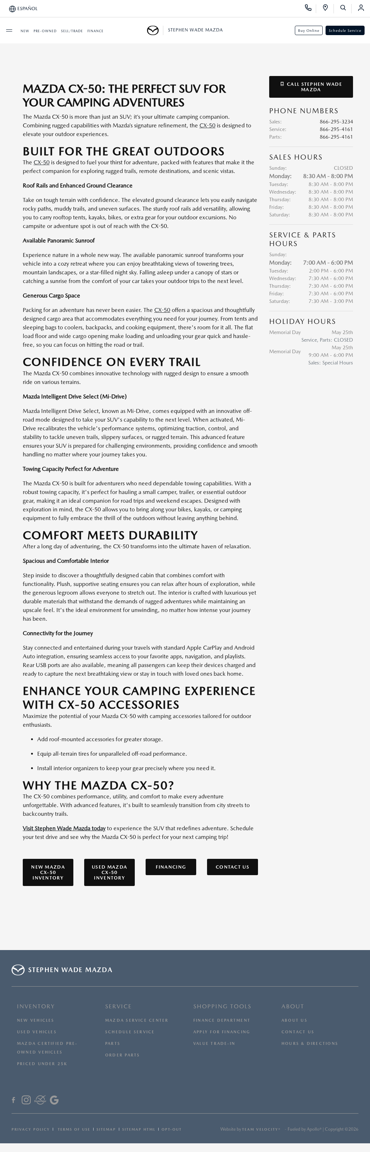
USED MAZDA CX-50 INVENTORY (109, 872)
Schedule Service (345, 30)
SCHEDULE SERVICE (130, 1032)
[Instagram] (26, 1101)
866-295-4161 (336, 129)
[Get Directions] (328, 8)
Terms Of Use (73, 1129)
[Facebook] (13, 1101)
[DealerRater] (40, 1101)
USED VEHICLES (37, 1032)
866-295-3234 (336, 122)
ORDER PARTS (122, 1055)
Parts (112, 1043)
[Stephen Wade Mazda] (155, 30)
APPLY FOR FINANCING (221, 1032)
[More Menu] (9, 30)
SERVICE (118, 1006)
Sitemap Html (138, 1129)
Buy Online (308, 30)
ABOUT (292, 1006)
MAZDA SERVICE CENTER (136, 1020)
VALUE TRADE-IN (214, 1043)
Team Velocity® (261, 1129)
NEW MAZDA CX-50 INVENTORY (48, 872)
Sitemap (106, 1129)
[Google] (54, 1101)
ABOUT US (294, 1020)
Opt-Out (172, 1129)
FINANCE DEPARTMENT (221, 1020)
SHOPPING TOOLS (222, 1006)
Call (313, 86)
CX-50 (207, 125)
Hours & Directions (309, 1043)
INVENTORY (36, 1006)
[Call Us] (310, 8)
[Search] (346, 8)
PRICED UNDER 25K (42, 1064)
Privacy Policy (31, 1129)
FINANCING (171, 867)
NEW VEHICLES (36, 1020)
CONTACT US (232, 867)
